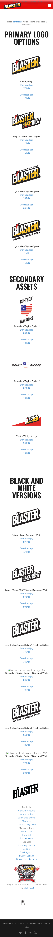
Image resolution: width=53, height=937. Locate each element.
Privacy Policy (36, 923)
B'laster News (26, 838)
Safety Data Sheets (26, 818)
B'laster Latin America (26, 859)
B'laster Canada (26, 856)
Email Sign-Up (26, 852)
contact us (17, 22)
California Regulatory (27, 824)
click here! (29, 888)
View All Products (26, 811)
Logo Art (26, 835)
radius (26, 927)
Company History (26, 845)
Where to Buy (26, 814)
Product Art (26, 831)
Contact (26, 849)
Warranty (26, 821)
